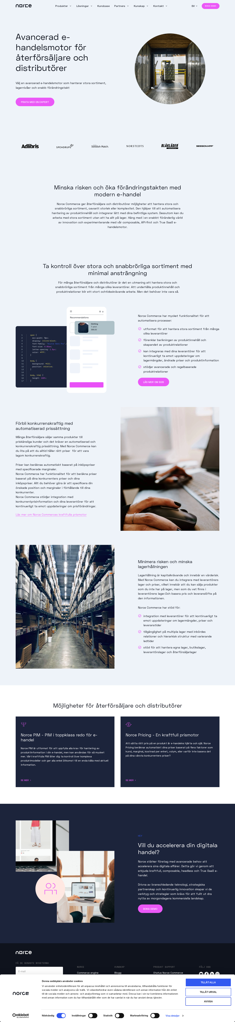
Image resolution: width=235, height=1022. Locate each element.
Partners (120, 5)
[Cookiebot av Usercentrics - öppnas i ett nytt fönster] (21, 1015)
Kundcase (103, 5)
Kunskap (139, 5)
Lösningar (83, 5)
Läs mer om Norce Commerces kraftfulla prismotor (51, 514)
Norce (80, 967)
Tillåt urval (208, 992)
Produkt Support (164, 967)
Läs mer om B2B (153, 381)
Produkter (62, 5)
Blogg (117, 972)
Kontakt (158, 5)
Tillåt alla (208, 982)
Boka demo (210, 6)
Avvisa (208, 1001)
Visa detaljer (173, 1015)
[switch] (92, 1015)
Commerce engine (87, 972)
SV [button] (193, 5)
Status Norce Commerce (168, 972)
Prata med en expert (35, 101)
